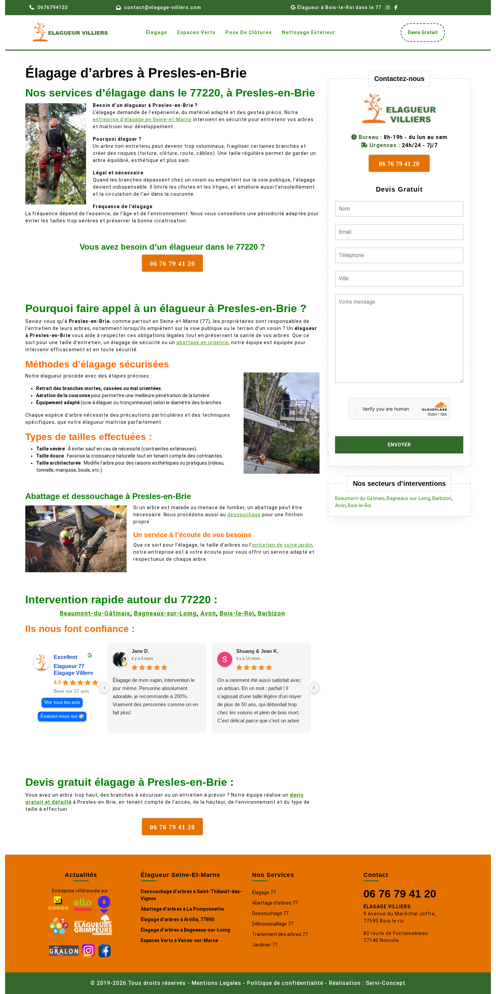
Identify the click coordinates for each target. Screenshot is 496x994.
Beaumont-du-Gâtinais (95, 613)
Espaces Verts (196, 32)
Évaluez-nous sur (59, 716)
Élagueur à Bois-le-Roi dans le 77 (339, 7)
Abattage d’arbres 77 (275, 903)
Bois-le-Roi (237, 613)
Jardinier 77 (264, 944)
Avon (208, 613)
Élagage (156, 32)
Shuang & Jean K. (257, 651)
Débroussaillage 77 (272, 924)
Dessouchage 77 (270, 913)
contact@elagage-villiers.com (162, 7)
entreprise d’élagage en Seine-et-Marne (142, 119)
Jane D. (140, 651)
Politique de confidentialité (285, 983)
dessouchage (244, 514)
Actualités (81, 875)
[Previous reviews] (104, 687)
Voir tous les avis (62, 702)
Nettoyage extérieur (308, 32)
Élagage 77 (264, 892)
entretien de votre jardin (282, 545)
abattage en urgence (202, 342)
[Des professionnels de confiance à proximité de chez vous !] (59, 924)
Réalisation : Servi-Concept (367, 983)
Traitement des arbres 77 (280, 934)
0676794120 (52, 7)
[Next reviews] (314, 687)
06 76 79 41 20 (399, 894)
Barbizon (271, 613)
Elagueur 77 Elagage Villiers (73, 669)
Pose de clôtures (248, 32)
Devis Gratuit (425, 34)
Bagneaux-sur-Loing (165, 613)
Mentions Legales (216, 983)
